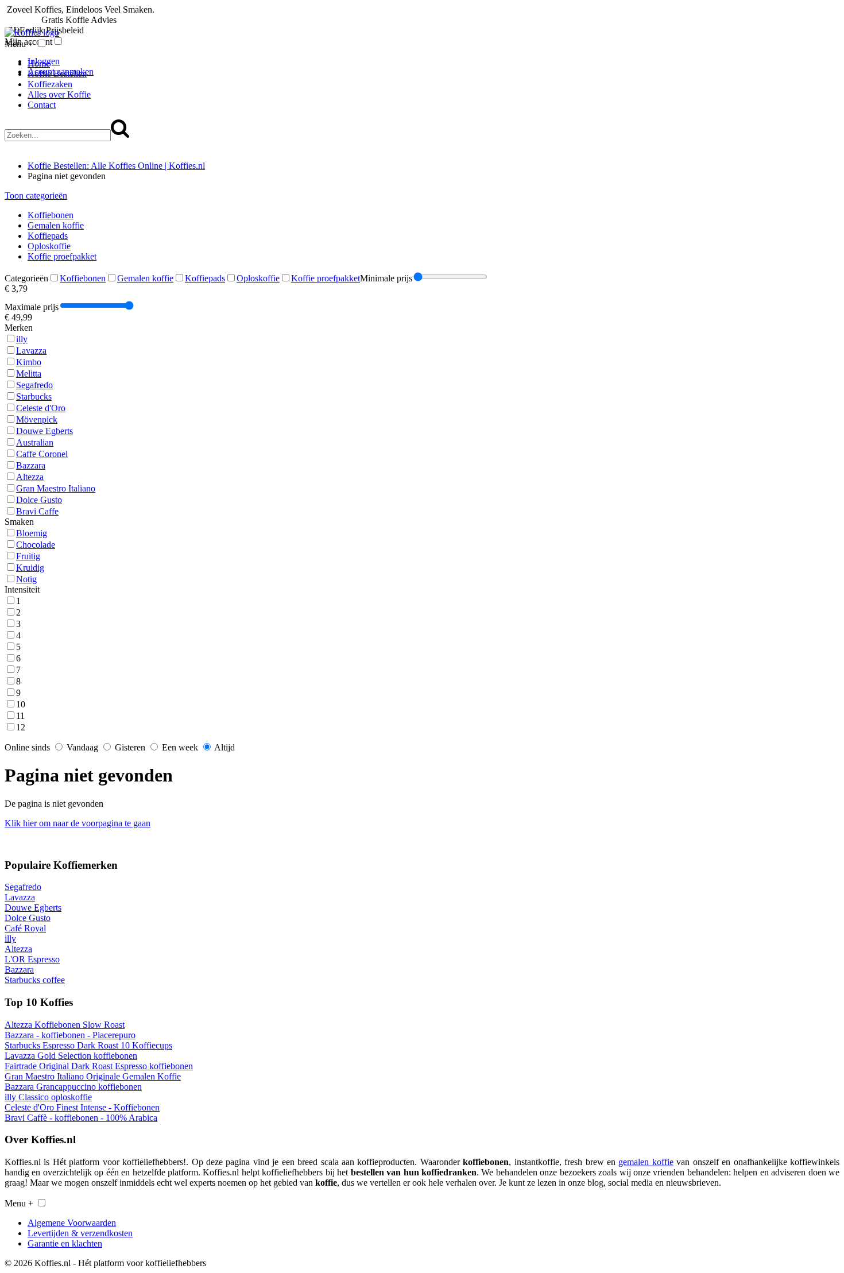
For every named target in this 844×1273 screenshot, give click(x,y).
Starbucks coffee (35, 980)
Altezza (30, 477)
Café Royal (25, 928)
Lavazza (31, 350)
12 (20, 727)
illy (22, 339)
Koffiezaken (50, 84)
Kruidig (30, 567)
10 (20, 704)
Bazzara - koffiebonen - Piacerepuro (70, 1035)
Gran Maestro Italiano (55, 488)
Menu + (19, 44)
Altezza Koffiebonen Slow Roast (65, 1025)
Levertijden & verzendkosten (80, 1233)
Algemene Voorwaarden (72, 1223)
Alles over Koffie (59, 94)
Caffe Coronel (42, 454)
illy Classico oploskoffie (48, 1097)
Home (39, 63)
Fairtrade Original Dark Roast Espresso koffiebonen (99, 1066)
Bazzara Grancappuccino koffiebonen (73, 1087)
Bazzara (30, 465)
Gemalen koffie (56, 225)
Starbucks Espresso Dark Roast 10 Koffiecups (88, 1045)
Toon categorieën (36, 195)
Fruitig (28, 556)
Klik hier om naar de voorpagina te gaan (77, 823)
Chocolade (35, 545)
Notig (26, 579)
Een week (179, 747)
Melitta (28, 373)
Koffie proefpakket (62, 256)
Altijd (223, 747)
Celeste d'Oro (40, 408)
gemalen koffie (645, 1162)
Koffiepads (48, 236)
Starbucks (34, 396)
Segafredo (34, 385)
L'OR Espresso (32, 959)
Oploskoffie (49, 246)
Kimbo (28, 362)
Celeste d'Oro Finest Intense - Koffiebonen (82, 1107)
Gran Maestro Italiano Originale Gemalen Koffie (93, 1076)
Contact (42, 105)
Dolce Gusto (39, 500)
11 (20, 716)
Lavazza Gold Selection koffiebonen (71, 1056)
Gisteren (129, 747)
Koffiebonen (50, 215)
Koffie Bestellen (57, 74)
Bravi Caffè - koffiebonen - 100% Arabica (81, 1118)
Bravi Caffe (37, 511)
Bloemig (31, 533)
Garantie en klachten (65, 1243)
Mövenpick (36, 419)
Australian (34, 442)
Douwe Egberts (44, 431)
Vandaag (81, 747)
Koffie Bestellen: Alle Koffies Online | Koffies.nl (116, 166)
